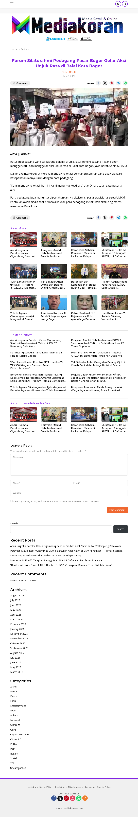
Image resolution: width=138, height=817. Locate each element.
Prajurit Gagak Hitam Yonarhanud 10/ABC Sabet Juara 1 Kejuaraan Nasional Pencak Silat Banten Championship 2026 (114, 284)
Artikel (13, 686)
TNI (12, 763)
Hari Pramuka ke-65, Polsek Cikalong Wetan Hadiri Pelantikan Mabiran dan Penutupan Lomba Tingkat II (113, 316)
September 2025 (19, 648)
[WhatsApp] (78, 798)
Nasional (15, 720)
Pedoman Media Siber (97, 787)
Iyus (64, 72)
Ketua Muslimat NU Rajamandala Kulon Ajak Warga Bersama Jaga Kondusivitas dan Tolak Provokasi (83, 316)
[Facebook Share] (98, 83)
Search (14, 523)
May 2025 (15, 667)
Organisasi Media (19, 734)
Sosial (13, 758)
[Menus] (12, 4)
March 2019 (16, 672)
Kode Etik (45, 787)
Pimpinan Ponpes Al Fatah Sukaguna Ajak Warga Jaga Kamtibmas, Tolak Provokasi (53, 316)
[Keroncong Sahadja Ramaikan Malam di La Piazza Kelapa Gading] (84, 239)
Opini (13, 729)
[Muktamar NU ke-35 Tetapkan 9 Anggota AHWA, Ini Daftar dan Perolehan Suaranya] (114, 239)
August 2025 (17, 653)
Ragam (14, 753)
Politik (13, 744)
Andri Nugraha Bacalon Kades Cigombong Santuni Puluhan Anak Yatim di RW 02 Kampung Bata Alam (22, 253)
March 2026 (16, 619)
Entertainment (18, 705)
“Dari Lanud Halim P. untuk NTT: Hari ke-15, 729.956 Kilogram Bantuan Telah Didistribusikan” (22, 284)
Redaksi (59, 787)
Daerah (14, 696)
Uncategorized (18, 768)
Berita (72, 72)
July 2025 (15, 657)
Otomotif (15, 739)
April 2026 (15, 614)
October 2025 (17, 643)
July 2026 (15, 600)
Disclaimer (74, 787)
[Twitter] (60, 798)
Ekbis (13, 700)
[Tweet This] (105, 83)
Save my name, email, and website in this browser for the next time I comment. (56, 501)
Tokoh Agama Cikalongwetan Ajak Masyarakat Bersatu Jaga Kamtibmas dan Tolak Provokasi (22, 316)
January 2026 (17, 629)
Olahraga (15, 724)
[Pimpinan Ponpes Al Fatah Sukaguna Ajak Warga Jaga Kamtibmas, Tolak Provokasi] (54, 302)
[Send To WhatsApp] (125, 83)
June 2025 (15, 662)
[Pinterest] (66, 798)
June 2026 (15, 605)
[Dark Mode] (118, 4)
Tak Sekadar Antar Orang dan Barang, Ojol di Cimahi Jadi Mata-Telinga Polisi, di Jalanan (53, 284)
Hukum (14, 715)
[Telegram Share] (118, 83)
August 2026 (17, 595)
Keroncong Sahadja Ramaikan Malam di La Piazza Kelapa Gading (83, 253)
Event (13, 710)
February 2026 (18, 624)
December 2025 (19, 633)
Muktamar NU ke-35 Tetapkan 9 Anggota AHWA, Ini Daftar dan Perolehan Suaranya (114, 253)
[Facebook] (54, 798)
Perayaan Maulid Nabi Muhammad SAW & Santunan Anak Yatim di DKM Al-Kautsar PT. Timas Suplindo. (53, 253)
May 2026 (15, 609)
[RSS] (85, 798)
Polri (12, 748)
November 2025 (19, 638)
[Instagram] (72, 798)
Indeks (31, 787)
